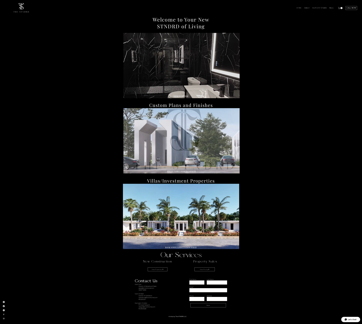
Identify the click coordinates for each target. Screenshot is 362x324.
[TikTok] (4, 306)
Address (209, 296)
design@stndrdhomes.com (147, 307)
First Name (192, 279)
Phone (191, 296)
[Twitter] (4, 302)
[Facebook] (4, 314)
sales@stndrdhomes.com (146, 288)
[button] (340, 8)
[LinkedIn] (4, 310)
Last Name (210, 279)
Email (191, 287)
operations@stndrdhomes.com (148, 297)
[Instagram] (4, 318)
